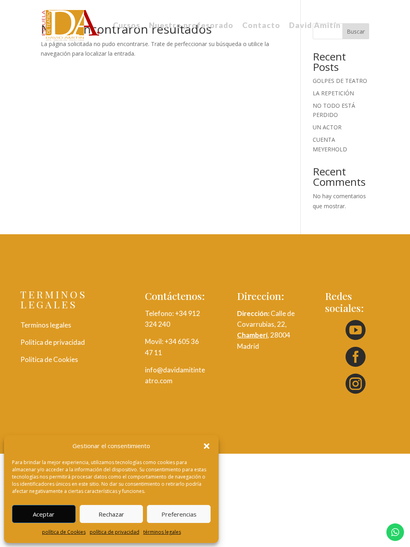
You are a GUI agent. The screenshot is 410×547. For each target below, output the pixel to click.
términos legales (162, 532)
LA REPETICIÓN (333, 93)
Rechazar (111, 514)
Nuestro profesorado (191, 25)
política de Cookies (64, 532)
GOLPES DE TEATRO (340, 80)
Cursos (126, 25)
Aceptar (43, 514)
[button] (207, 446)
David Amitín (315, 25)
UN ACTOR (327, 127)
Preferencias (179, 514)
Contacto (261, 25)
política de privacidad (114, 532)
